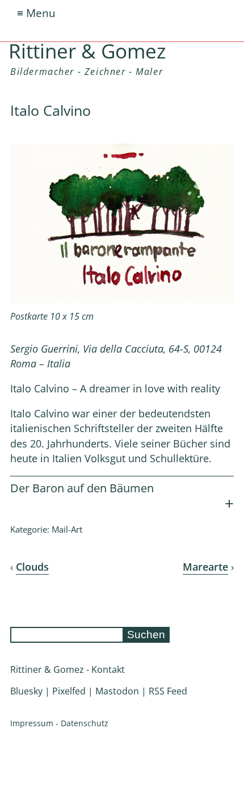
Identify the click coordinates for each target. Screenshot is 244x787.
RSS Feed (168, 691)
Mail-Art (67, 529)
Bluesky (26, 691)
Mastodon (117, 691)
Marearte (205, 566)
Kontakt (108, 669)
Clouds (32, 566)
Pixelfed (69, 691)
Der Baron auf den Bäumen (82, 488)
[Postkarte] (122, 300)
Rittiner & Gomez (87, 50)
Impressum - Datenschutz (59, 723)
